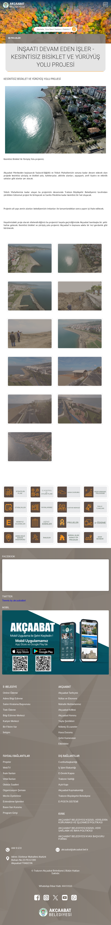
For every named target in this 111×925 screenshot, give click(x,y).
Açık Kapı (63, 784)
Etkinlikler (63, 744)
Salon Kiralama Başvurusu (16, 704)
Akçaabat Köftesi (67, 710)
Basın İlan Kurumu (12, 807)
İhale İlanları (9, 773)
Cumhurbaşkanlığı (67, 762)
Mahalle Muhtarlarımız (69, 704)
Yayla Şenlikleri (66, 721)
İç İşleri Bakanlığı (67, 767)
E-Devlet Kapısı (66, 773)
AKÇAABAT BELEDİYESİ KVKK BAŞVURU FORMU (81, 837)
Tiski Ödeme (9, 710)
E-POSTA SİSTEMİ (68, 801)
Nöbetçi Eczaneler (67, 727)
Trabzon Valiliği (66, 779)
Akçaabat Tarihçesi (68, 693)
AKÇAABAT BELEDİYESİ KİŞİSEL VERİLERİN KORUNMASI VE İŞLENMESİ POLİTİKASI (83, 821)
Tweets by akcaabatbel (14, 600)
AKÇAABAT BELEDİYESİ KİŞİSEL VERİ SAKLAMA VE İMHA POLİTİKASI (79, 829)
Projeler (7, 762)
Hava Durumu (65, 732)
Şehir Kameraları (67, 738)
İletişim (6, 732)
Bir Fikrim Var (10, 727)
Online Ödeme (10, 693)
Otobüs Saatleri (11, 784)
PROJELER (16, 38)
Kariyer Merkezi (11, 721)
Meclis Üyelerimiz (12, 796)
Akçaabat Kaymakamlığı (70, 790)
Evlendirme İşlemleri (13, 801)
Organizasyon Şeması (14, 790)
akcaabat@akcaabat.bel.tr (74, 849)
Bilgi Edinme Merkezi (14, 715)
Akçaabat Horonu (67, 715)
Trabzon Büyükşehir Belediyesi (74, 796)
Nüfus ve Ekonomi (67, 698)
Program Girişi (10, 813)
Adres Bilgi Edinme (13, 698)
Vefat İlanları (9, 779)
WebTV (7, 767)
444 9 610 (16, 848)
